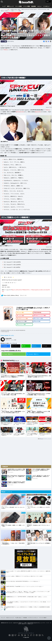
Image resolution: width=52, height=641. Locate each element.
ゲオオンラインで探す (22, 321)
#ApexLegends (35, 289)
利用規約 (25, 617)
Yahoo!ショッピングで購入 (40, 315)
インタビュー (46, 6)
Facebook (5, 346)
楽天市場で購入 (38, 312)
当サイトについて (10, 617)
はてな (34, 346)
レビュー (39, 6)
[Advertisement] (26, 64)
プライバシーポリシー (33, 617)
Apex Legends (5, 335)
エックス (15, 346)
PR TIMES (50, 107)
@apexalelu (38, 112)
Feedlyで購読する (8, 354)
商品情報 (33, 6)
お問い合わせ (18, 617)
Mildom (6, 49)
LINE (24, 346)
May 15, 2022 (23, 295)
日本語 (47, 1)
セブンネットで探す (22, 324)
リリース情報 (18, 6)
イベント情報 (26, 6)
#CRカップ (29, 289)
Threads (45, 346)
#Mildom (25, 289)
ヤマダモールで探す (39, 318)
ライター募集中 (43, 617)
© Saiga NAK (26, 637)
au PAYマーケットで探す (23, 318)
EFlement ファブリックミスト (45, 438)
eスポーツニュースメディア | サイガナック (26, 633)
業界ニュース (10, 6)
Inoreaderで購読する (33, 354)
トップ (3, 6)
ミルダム (12, 335)
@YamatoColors (20, 112)
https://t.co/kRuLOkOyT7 (17, 289)
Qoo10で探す (38, 321)
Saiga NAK (26, 2)
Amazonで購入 (21, 312)
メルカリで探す (21, 315)
